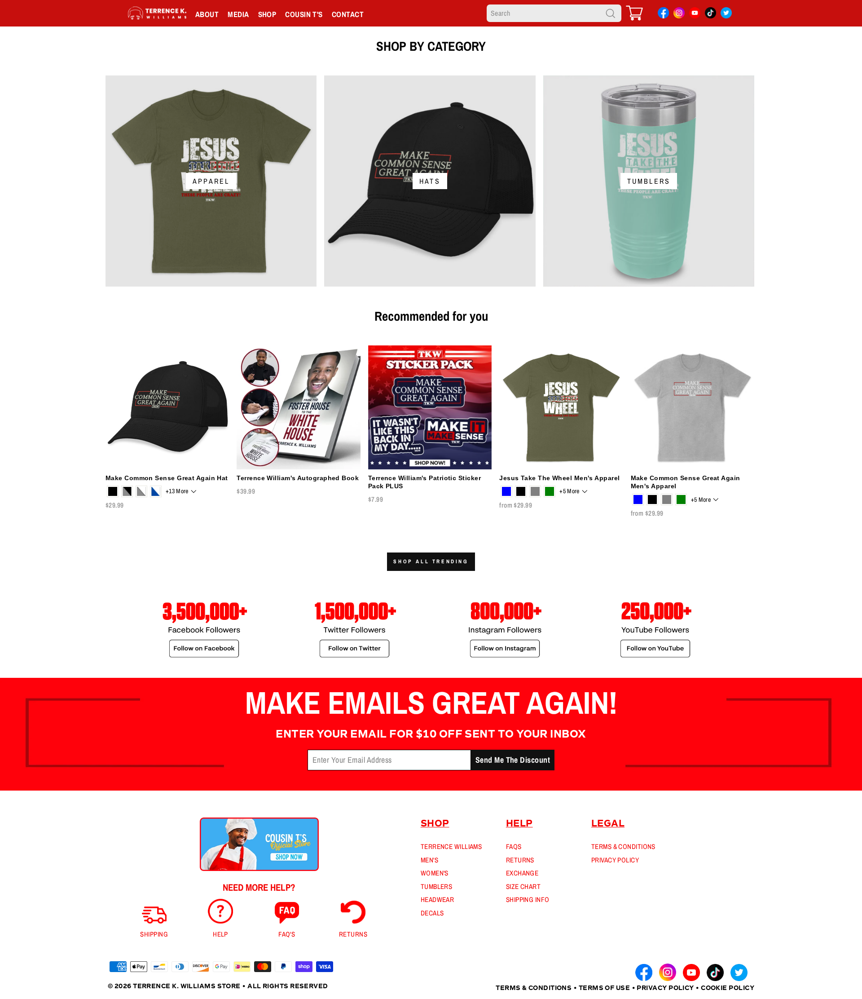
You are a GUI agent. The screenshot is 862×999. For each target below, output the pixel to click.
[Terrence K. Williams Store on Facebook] (663, 15)
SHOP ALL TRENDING (430, 561)
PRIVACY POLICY (615, 860)
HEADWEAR (437, 899)
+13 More (177, 491)
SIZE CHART (523, 886)
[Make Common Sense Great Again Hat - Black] (112, 491)
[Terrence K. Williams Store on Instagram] (679, 14)
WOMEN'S (435, 873)
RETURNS (520, 860)
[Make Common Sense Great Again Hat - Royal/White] (155, 491)
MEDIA (238, 14)
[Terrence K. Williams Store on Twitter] (726, 15)
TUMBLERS (437, 886)
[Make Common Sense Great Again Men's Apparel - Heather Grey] (666, 499)
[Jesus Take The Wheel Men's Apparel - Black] (520, 491)
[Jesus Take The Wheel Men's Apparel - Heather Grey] (535, 491)
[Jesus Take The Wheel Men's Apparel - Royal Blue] (506, 491)
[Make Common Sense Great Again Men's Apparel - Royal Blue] (638, 499)
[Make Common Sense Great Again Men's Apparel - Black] (652, 499)
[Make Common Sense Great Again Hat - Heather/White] (141, 491)
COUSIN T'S (304, 14)
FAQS (514, 846)
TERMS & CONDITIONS (623, 846)
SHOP (267, 14)
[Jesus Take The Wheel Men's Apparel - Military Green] (549, 491)
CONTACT (348, 14)
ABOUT (207, 14)
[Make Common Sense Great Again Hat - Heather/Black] (127, 491)
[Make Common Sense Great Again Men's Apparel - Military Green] (681, 499)
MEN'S (429, 860)
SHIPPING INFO (528, 899)
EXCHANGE (522, 873)
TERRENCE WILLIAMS (451, 846)
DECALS (432, 913)
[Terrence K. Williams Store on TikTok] (710, 15)
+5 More (569, 491)
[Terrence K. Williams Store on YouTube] (694, 15)
